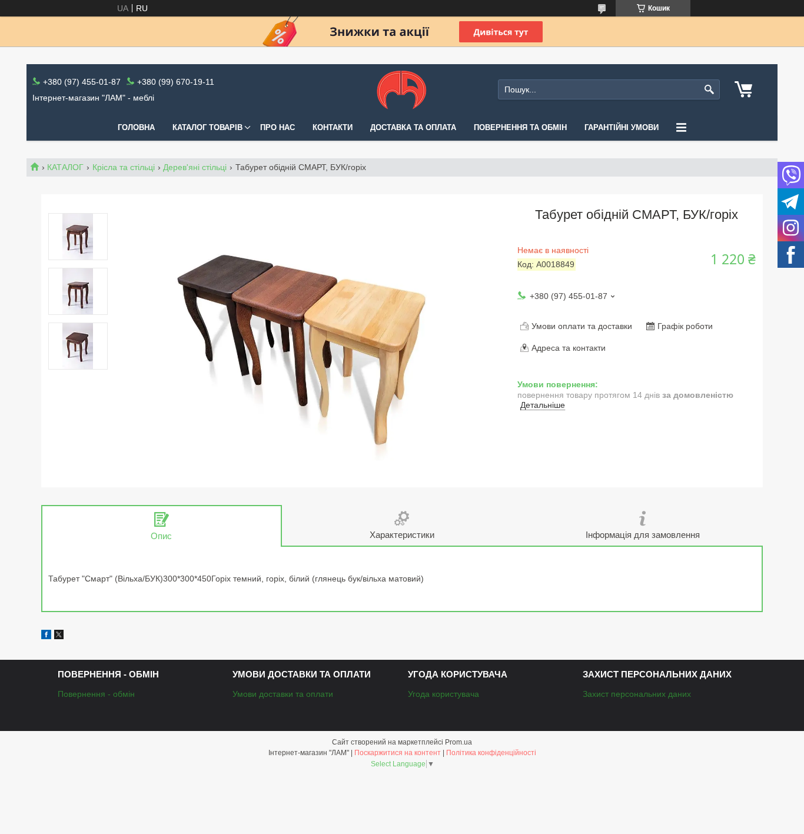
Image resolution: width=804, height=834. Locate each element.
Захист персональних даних (637, 694)
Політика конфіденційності (491, 753)
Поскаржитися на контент (397, 753)
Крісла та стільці (123, 167)
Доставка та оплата (413, 127)
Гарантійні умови (621, 127)
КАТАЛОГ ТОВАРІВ (207, 127)
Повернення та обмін (520, 127)
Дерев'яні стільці (195, 167)
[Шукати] (709, 90)
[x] (59, 636)
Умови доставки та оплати (282, 694)
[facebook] (46, 636)
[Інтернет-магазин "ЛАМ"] (402, 89)
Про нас (277, 127)
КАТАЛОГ (65, 167)
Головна (136, 127)
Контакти (333, 127)
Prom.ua (458, 742)
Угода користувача (443, 694)
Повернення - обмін (96, 694)
